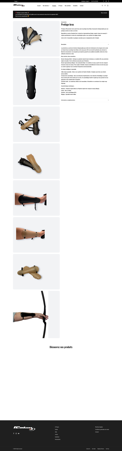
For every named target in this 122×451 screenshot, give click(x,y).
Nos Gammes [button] (46, 5)
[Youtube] (18, 434)
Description (63, 44)
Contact (81, 5)
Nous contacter (104, 12)
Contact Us (88, 448)
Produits (54, 5)
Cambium (57, 437)
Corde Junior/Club (72, 379)
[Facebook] (13, 433)
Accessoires (64, 22)
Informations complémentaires (68, 100)
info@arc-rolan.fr (85, 1)
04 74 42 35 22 (94, 1)
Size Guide (94, 448)
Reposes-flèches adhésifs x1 (24, 414)
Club (56, 432)
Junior (56, 434)
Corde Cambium (47, 379)
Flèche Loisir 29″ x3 (96, 379)
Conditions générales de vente (102, 429)
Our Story (107, 448)
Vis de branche (24, 374)
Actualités (75, 5)
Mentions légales (99, 427)
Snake (56, 429)
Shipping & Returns (100, 448)
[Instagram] (16, 434)
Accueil (38, 5)
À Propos (60, 5)
